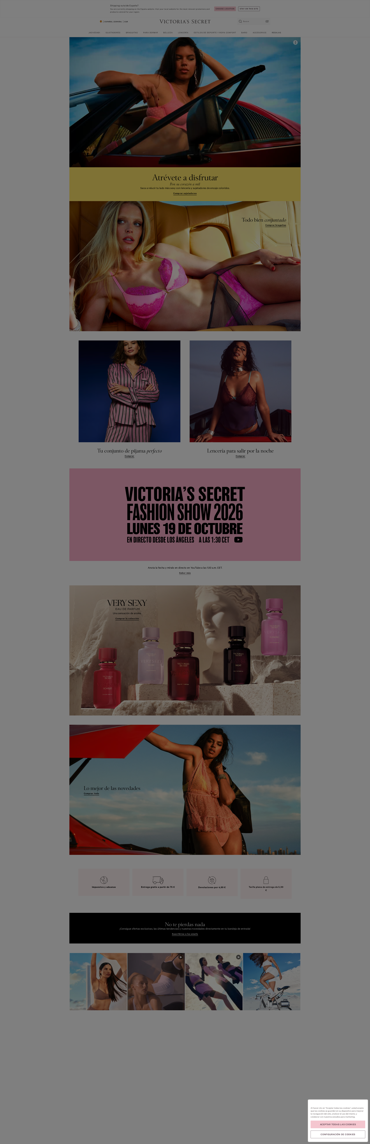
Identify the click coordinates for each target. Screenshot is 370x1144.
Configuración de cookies (338, 1134)
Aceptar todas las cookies (338, 1124)
